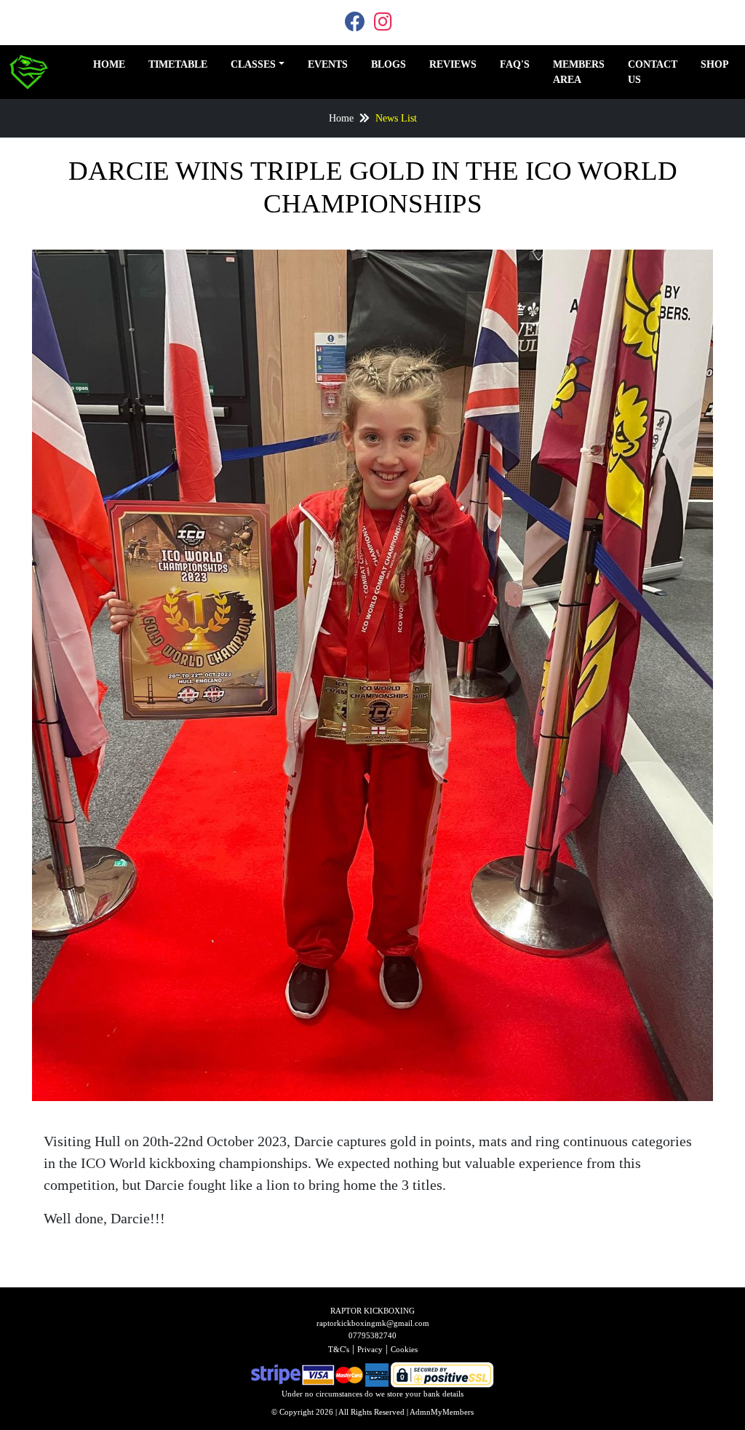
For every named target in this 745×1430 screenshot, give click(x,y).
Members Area (579, 72)
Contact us (652, 72)
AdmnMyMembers (442, 1411)
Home (109, 64)
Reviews (453, 64)
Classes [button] (253, 64)
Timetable (177, 64)
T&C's (338, 1349)
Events (328, 64)
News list (396, 118)
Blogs (388, 64)
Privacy (370, 1349)
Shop (715, 64)
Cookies (404, 1349)
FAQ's (515, 64)
